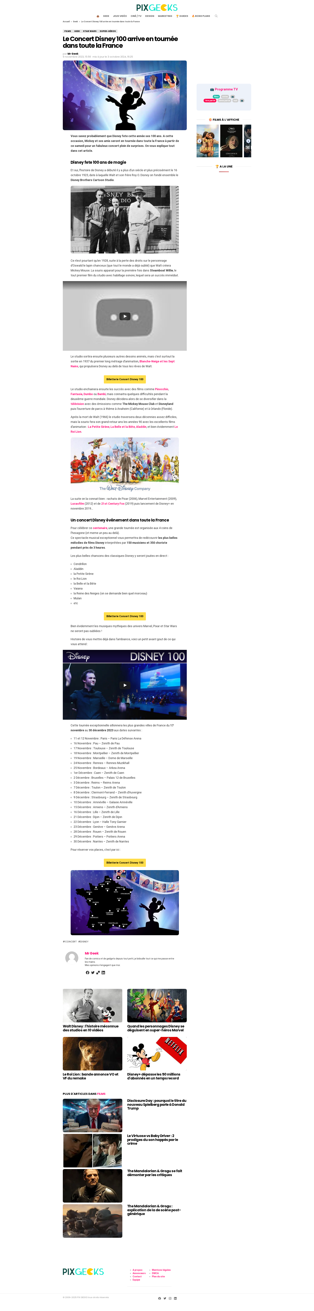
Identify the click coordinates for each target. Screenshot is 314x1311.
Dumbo (88, 394)
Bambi (101, 394)
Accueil (66, 21)
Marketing (165, 16)
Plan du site (158, 1276)
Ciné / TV (136, 16)
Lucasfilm (77, 503)
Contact (137, 1276)
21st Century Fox (112, 503)
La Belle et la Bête (123, 426)
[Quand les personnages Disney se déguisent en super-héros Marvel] (157, 1005)
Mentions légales (161, 1270)
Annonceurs (139, 1273)
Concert (71, 941)
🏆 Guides (182, 16)
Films (101, 1094)
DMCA (155, 1273)
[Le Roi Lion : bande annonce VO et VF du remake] (92, 1053)
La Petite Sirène (98, 426)
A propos (137, 1270)
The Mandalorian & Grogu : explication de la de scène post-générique (154, 1210)
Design (149, 16)
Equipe (136, 1279)
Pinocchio (161, 389)
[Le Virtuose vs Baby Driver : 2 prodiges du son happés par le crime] (92, 1150)
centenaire (100, 528)
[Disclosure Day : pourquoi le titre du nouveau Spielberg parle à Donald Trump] (92, 1115)
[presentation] (199, 141)
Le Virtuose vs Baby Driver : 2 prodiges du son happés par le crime (152, 1139)
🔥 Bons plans (201, 16)
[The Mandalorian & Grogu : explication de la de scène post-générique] (92, 1221)
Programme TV (226, 89)
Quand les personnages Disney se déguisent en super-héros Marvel (155, 1028)
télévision (77, 404)
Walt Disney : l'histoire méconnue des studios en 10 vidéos (91, 1028)
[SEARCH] (216, 16)
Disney (84, 941)
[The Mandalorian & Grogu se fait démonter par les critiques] (92, 1186)
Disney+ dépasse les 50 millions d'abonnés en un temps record (153, 1076)
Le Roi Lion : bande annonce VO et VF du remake (90, 1076)
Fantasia (76, 394)
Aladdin (141, 426)
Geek (106, 16)
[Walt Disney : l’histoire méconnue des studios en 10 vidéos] (92, 1005)
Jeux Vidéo (120, 16)
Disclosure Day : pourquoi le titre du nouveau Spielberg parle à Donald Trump (156, 1104)
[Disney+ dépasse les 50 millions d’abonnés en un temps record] (157, 1053)
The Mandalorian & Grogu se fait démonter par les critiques (154, 1173)
